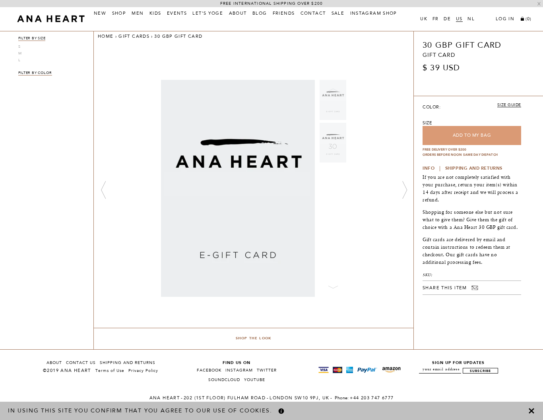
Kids (155, 14)
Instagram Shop (373, 14)
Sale (338, 14)
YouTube (254, 380)
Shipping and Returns (127, 363)
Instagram (239, 370)
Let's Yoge (207, 14)
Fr (435, 19)
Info (428, 168)
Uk (423, 19)
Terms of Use (109, 371)
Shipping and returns (473, 168)
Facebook (209, 370)
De (447, 19)
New (100, 14)
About (238, 14)
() (528, 19)
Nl (471, 19)
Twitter (267, 370)
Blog (259, 14)
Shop (119, 14)
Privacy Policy (143, 371)
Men (138, 14)
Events (177, 14)
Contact (313, 14)
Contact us (81, 363)
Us (459, 19)
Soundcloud (224, 380)
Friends (284, 14)
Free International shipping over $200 (271, 4)
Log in (505, 19)
